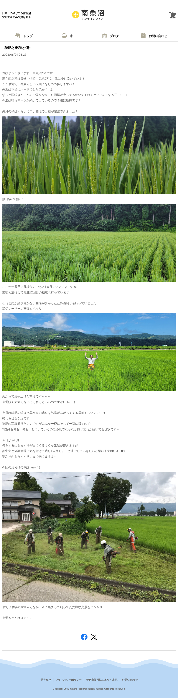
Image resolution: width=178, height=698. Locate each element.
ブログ (114, 36)
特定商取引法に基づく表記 (101, 679)
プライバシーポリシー (69, 679)
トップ (28, 36)
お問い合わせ (158, 36)
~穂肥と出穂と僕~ (16, 47)
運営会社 (46, 679)
